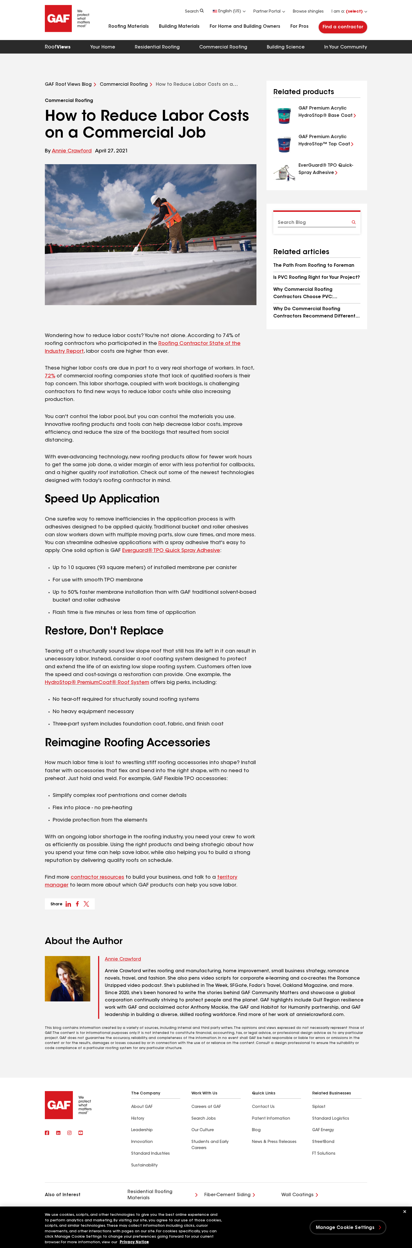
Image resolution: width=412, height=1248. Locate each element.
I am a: (347, 12)
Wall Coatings (297, 1195)
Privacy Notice (134, 1242)
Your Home (102, 47)
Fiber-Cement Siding (227, 1195)
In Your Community (345, 47)
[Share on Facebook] (77, 904)
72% (50, 376)
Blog (256, 1130)
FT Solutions (323, 1154)
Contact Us (263, 1107)
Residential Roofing (157, 47)
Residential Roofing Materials (150, 1195)
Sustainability (144, 1166)
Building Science (286, 47)
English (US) (229, 11)
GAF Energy (323, 1130)
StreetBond (323, 1142)
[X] (58, 1133)
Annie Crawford (72, 151)
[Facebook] (47, 1133)
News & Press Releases (274, 1142)
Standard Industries (150, 1154)
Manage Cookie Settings (345, 1228)
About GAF (141, 1107)
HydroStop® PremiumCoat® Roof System (97, 682)
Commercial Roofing (223, 47)
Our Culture (202, 1130)
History (137, 1119)
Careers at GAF (206, 1107)
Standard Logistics (330, 1119)
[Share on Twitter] (86, 904)
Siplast (318, 1107)
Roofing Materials (128, 26)
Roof (58, 47)
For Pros (299, 26)
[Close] (404, 1211)
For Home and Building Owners (245, 26)
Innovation (142, 1142)
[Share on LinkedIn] (68, 904)
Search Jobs (203, 1119)
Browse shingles (308, 12)
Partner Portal (267, 12)
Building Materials (179, 26)
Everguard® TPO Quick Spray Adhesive (171, 550)
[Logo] (67, 31)
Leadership (142, 1130)
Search (192, 12)
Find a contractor (343, 27)
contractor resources (97, 877)
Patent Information (271, 1119)
